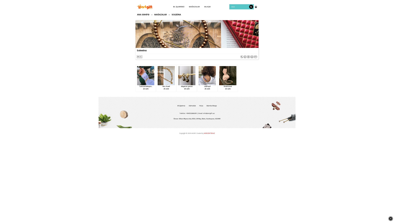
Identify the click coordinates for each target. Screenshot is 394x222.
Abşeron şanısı (187, 86)
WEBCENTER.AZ (209, 133)
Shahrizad (228, 86)
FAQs (201, 106)
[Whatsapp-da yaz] (245, 56)
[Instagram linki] (248, 56)
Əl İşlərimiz (181, 106)
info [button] (140, 57)
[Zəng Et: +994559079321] (241, 56)
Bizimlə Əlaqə (212, 106)
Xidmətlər (192, 106)
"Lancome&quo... (145, 86)
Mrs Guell (166, 86)
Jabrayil (207, 86)
